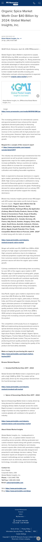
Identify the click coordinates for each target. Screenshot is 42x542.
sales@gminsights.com (14, 482)
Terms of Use (15, 529)
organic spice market (19, 76)
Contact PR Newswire (21, 509)
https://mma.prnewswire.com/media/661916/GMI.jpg (21, 111)
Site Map (28, 531)
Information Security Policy (14, 531)
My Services (20, 516)
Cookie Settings (21, 534)
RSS (34, 531)
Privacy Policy (26, 529)
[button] (21, 89)
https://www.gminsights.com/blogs (18, 491)
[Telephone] (34, 3)
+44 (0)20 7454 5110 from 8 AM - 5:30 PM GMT (21, 522)
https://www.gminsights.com (16, 488)
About (20, 514)
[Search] (39, 3)
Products (20, 512)
